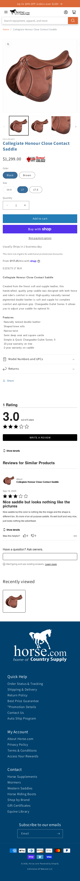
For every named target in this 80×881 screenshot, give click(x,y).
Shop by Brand (18, 800)
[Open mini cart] (74, 12)
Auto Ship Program (21, 718)
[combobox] (40, 20)
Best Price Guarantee (23, 701)
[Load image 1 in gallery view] (18, 125)
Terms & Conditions (22, 750)
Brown (27, 175)
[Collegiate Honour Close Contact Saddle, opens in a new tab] (9, 480)
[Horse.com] (20, 12)
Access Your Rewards (22, 756)
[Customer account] (66, 12)
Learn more (51, 564)
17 (22, 189)
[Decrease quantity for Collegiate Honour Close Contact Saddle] (7, 205)
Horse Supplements (22, 776)
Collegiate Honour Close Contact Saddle (37, 482)
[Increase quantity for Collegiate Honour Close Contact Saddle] (25, 205)
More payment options (40, 238)
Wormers (14, 782)
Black (10, 175)
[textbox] (40, 556)
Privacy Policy (17, 744)
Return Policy (17, 695)
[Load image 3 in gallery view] (61, 125)
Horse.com (34, 863)
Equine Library (18, 811)
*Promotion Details (21, 707)
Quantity (7, 197)
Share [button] (10, 380)
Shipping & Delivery (22, 689)
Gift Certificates (18, 805)
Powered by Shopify (49, 863)
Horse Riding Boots (21, 794)
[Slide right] (76, 127)
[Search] (73, 20)
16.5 (9, 189)
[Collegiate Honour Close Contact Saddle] (14, 601)
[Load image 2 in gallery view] (40, 125)
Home (6, 29)
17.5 (35, 189)
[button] (40, 359)
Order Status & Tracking (25, 684)
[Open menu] (6, 12)
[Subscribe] (59, 833)
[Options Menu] (75, 536)
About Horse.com (20, 739)
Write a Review (40, 437)
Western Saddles (19, 788)
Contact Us (15, 712)
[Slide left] (4, 127)
